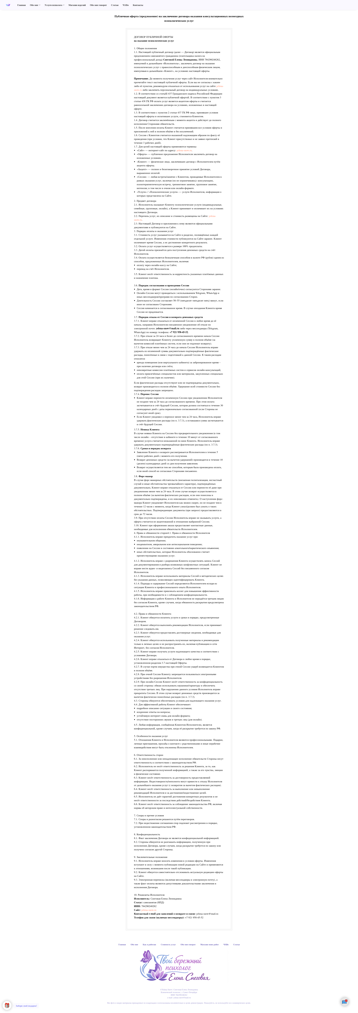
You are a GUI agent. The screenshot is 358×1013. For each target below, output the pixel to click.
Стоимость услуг (168, 944)
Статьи (114, 5)
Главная (21, 5)
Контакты (138, 5)
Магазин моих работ (209, 944)
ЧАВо (126, 5)
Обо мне (34, 5)
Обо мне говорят (98, 5)
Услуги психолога (53, 5)
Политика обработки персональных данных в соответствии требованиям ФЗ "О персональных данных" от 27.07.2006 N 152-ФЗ (179, 1008)
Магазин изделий (77, 5)
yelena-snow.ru (184, 150)
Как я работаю (149, 944)
